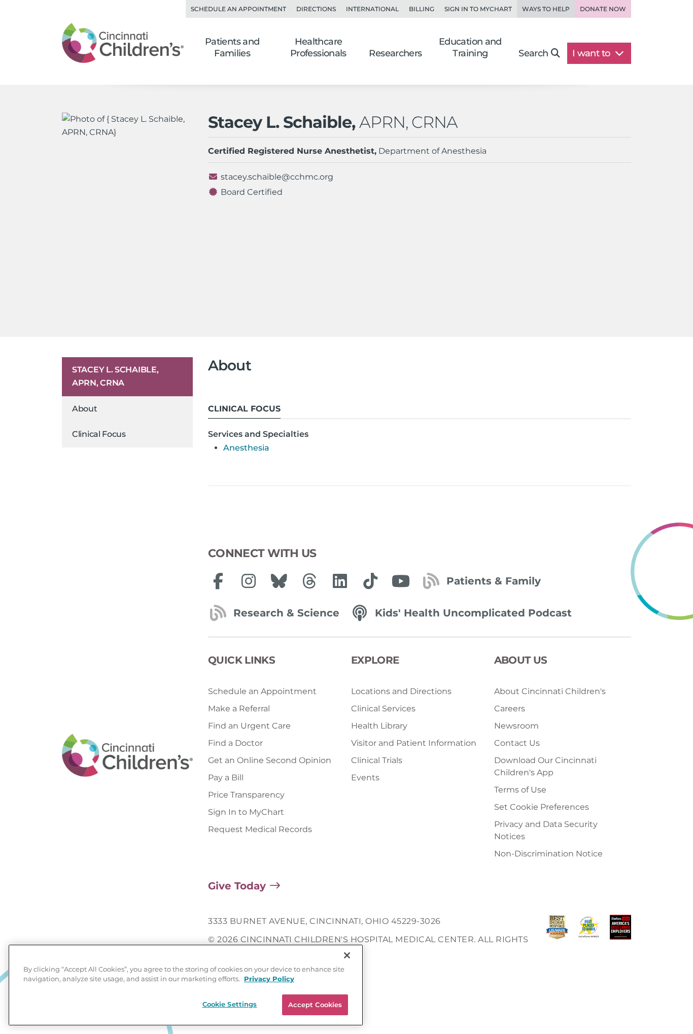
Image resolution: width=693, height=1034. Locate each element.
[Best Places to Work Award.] (588, 940)
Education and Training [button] (470, 47)
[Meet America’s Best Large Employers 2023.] (620, 940)
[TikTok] (370, 581)
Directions (316, 9)
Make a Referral (239, 708)
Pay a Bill (226, 777)
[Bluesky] (279, 581)
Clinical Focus (99, 434)
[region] (185, 985)
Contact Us (517, 743)
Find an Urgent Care (249, 726)
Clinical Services (383, 708)
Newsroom (516, 726)
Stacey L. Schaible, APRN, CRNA (115, 376)
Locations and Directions (401, 691)
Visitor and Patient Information (413, 743)
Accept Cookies (315, 1005)
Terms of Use (520, 790)
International (372, 9)
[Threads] (309, 581)
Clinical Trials (376, 760)
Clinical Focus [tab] (244, 408)
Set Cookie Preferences (541, 807)
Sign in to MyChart (478, 9)
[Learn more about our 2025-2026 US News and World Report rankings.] (557, 940)
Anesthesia (246, 448)
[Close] (347, 955)
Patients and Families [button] (232, 47)
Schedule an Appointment (238, 9)
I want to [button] (592, 53)
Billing (421, 9)
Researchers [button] (395, 53)
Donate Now (603, 9)
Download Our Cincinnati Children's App (545, 766)
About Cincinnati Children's (550, 691)
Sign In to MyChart (246, 812)
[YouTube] (401, 581)
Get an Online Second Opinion (269, 760)
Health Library (379, 726)
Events (365, 777)
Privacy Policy (269, 979)
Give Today (237, 886)
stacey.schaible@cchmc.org (277, 177)
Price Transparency (246, 795)
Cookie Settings (229, 1004)
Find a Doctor (235, 743)
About (84, 408)
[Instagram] (248, 581)
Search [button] (533, 53)
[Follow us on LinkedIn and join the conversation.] (340, 581)
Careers (509, 708)
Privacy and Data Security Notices (546, 830)
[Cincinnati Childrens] (127, 756)
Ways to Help (546, 9)
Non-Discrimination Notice (548, 853)
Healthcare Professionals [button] (318, 47)
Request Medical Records (260, 829)
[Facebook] (218, 581)
